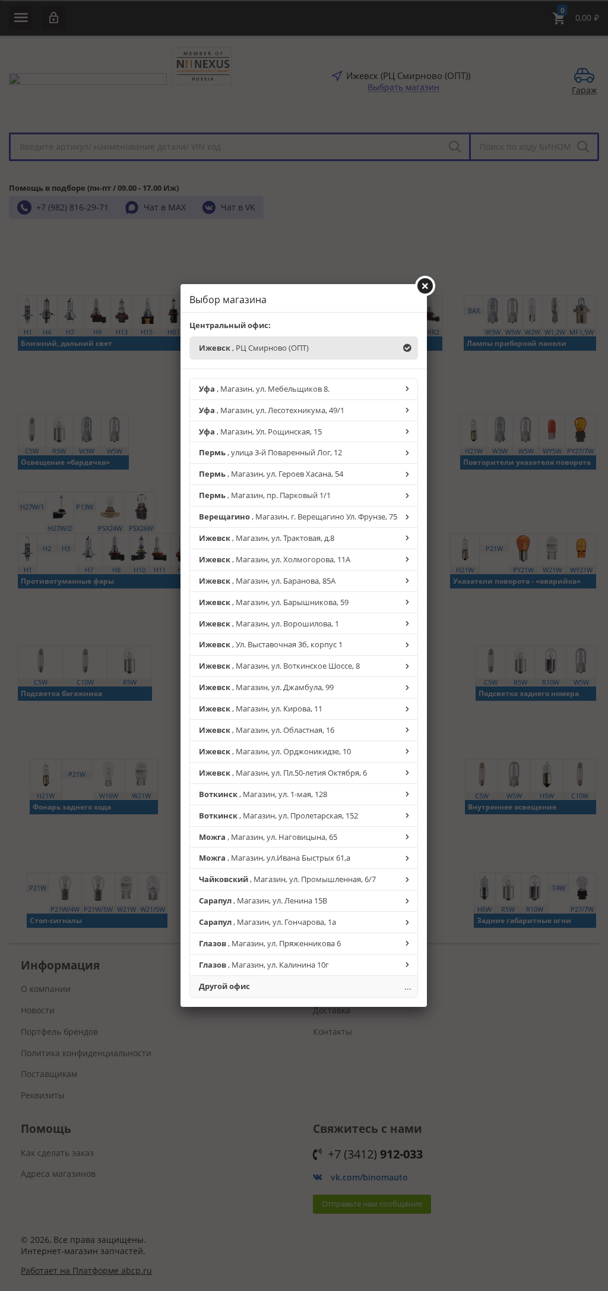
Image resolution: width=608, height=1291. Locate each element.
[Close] (425, 286)
